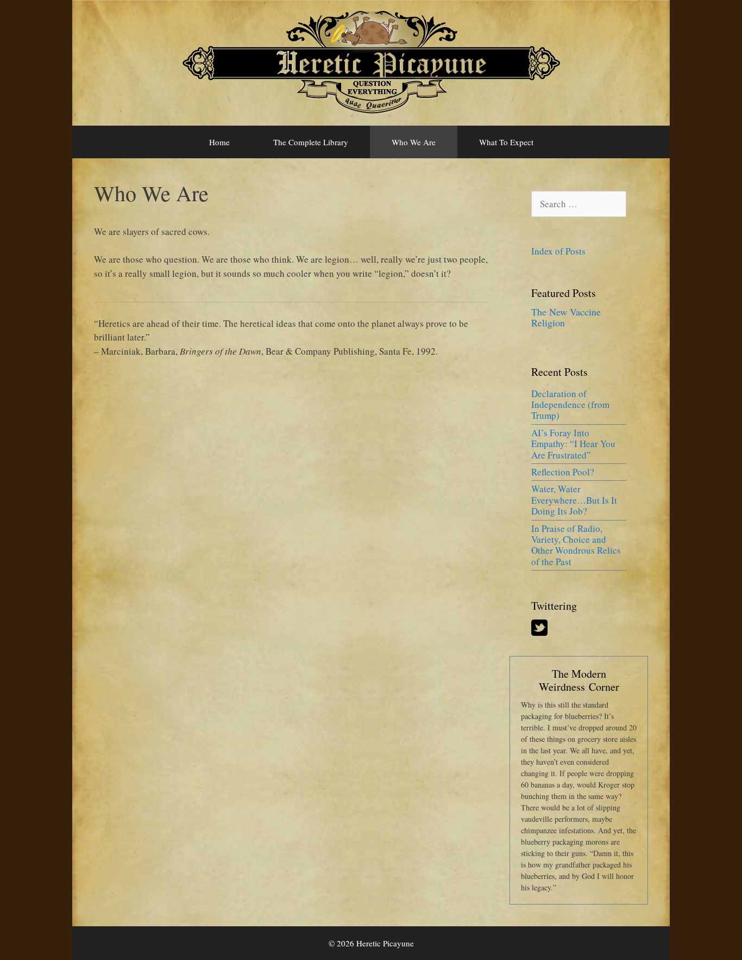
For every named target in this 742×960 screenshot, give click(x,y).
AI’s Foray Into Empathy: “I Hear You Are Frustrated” (573, 443)
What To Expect (506, 142)
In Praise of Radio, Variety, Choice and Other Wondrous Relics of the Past (576, 545)
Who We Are (414, 142)
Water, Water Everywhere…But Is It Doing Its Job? (574, 499)
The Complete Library (310, 142)
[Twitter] (539, 632)
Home (219, 142)
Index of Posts (558, 251)
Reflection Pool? (562, 472)
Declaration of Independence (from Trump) (570, 404)
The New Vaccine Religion (566, 317)
